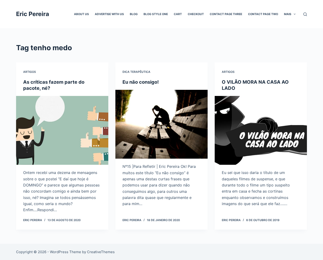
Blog (134, 14)
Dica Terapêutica (136, 72)
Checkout (196, 14)
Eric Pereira (32, 13)
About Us (81, 14)
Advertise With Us (109, 14)
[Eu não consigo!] (161, 124)
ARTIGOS (29, 72)
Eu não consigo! (140, 82)
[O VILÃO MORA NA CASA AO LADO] (261, 130)
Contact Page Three (226, 14)
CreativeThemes (101, 252)
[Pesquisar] (305, 14)
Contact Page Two (263, 14)
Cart (178, 14)
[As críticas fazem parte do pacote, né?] (62, 130)
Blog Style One (156, 14)
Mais (287, 14)
